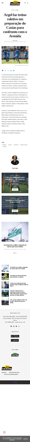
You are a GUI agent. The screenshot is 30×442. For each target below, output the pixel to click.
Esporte (17, 10)
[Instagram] (14, 326)
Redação (15, 204)
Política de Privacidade (11, 374)
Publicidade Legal (14, 372)
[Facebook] (11, 326)
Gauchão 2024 (24, 144)
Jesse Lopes (15, 40)
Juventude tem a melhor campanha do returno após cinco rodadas (15, 246)
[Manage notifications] (4, 432)
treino (4, 146)
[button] (27, 3)
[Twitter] (19, 326)
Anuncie (4, 372)
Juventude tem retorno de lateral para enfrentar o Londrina (18, 276)
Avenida (4, 144)
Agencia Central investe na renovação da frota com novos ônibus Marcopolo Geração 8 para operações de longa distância (18, 293)
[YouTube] (16, 326)
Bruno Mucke (15, 183)
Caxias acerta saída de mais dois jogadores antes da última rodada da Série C (19, 285)
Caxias (12, 10)
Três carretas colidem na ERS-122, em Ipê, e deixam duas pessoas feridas (18, 301)
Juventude (17, 175)
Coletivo (16, 144)
